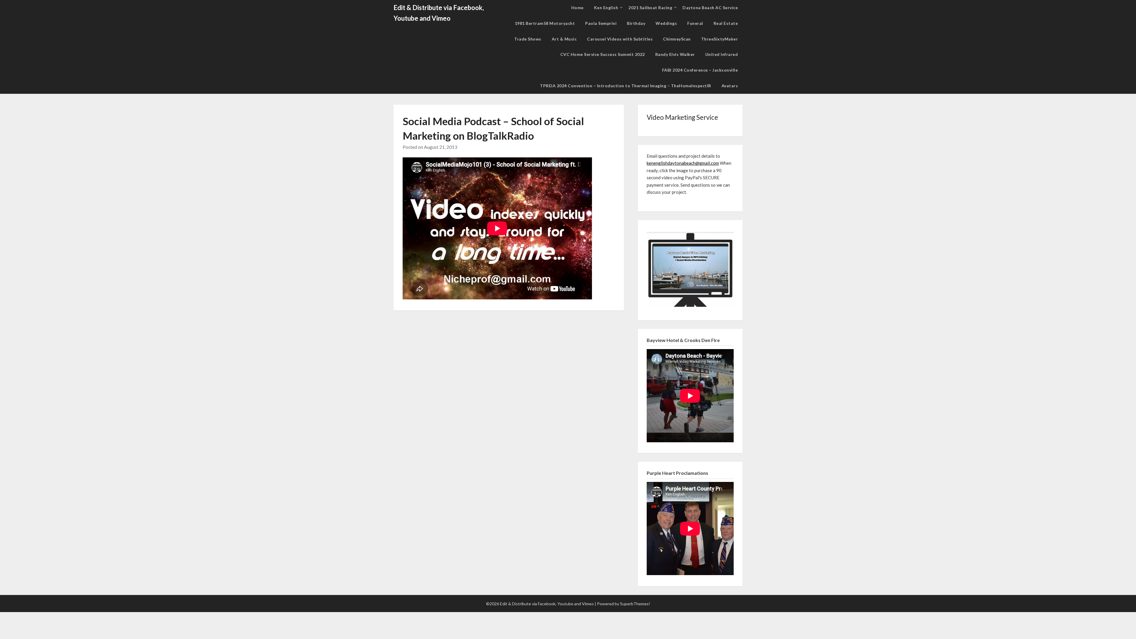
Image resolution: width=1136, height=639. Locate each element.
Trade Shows (527, 38)
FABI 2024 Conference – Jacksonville (700, 69)
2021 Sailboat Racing (650, 7)
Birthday (636, 23)
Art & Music (564, 38)
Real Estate (726, 23)
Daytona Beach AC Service (710, 7)
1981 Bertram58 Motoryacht (545, 23)
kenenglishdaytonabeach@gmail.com (683, 163)
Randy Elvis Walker (675, 54)
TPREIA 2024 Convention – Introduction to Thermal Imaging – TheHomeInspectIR (625, 85)
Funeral (695, 23)
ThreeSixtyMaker (719, 38)
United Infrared (721, 54)
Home (577, 7)
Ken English (606, 7)
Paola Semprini (601, 23)
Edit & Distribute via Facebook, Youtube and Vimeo (438, 13)
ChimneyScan (677, 38)
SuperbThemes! (635, 603)
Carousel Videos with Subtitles (620, 38)
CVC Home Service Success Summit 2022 (602, 54)
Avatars (730, 85)
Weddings (666, 23)
